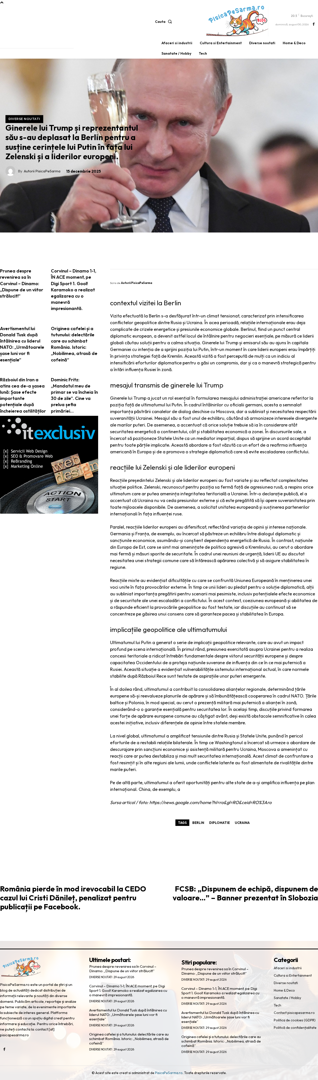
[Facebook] (313, 24)
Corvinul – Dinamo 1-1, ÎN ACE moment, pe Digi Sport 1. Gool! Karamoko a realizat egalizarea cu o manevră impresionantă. (128, 990)
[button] (164, 21)
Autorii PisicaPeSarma (42, 171)
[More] (310, 254)
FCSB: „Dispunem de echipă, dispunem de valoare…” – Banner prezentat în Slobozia (245, 893)
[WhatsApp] (295, 254)
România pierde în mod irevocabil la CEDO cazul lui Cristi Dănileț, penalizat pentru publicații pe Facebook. (73, 897)
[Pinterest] (280, 254)
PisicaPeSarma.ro (169, 1073)
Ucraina (242, 823)
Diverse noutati (24, 119)
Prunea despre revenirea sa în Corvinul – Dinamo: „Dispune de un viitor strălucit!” (122, 968)
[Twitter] (265, 254)
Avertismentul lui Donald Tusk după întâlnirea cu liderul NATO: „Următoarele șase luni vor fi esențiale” (128, 1014)
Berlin (198, 823)
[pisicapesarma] (237, 21)
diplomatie (219, 823)
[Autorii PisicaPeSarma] (11, 171)
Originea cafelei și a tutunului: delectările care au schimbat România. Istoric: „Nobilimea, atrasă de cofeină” (129, 1038)
